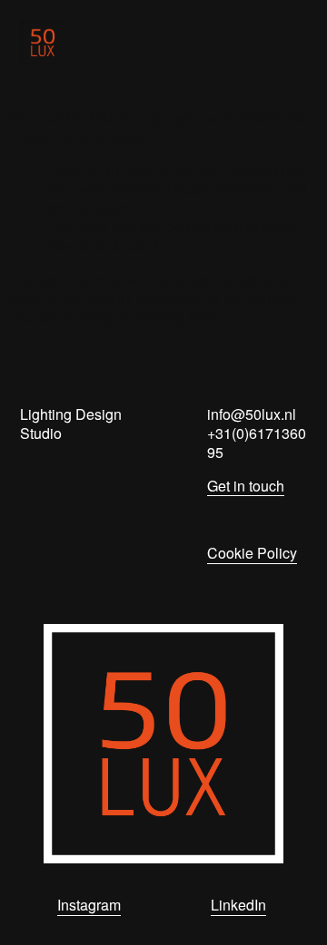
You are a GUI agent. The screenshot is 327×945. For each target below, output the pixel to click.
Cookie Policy (252, 553)
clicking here (176, 316)
